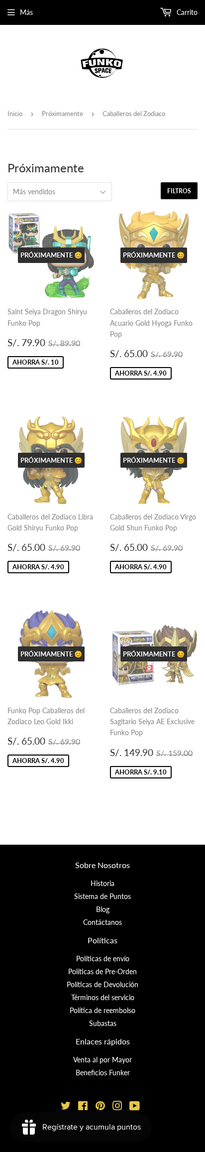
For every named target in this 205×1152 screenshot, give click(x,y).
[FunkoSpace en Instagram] (117, 1107)
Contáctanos (102, 922)
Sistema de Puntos (102, 896)
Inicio (14, 114)
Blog (102, 909)
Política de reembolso (102, 1010)
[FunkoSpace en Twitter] (66, 1107)
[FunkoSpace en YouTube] (134, 1107)
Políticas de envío (102, 958)
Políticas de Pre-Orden (102, 971)
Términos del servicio (102, 997)
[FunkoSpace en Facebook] (83, 1107)
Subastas (102, 1023)
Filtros (179, 191)
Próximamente (62, 114)
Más (26, 12)
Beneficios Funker (103, 1072)
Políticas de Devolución (102, 984)
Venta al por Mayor (102, 1059)
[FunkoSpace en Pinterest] (100, 1107)
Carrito (186, 12)
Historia (102, 883)
